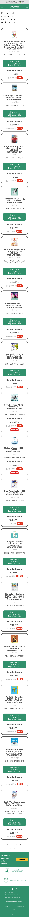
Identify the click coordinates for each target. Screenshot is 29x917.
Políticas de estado (10, 904)
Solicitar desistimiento (14, 910)
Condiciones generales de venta (13, 901)
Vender (21, 860)
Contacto (7, 906)
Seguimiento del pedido (11, 894)
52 (14, 848)
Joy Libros (13, 914)
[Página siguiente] (19, 848)
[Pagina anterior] (3, 844)
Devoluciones (20, 906)
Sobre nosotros (9, 892)
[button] (2, 7)
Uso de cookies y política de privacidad (12, 898)
